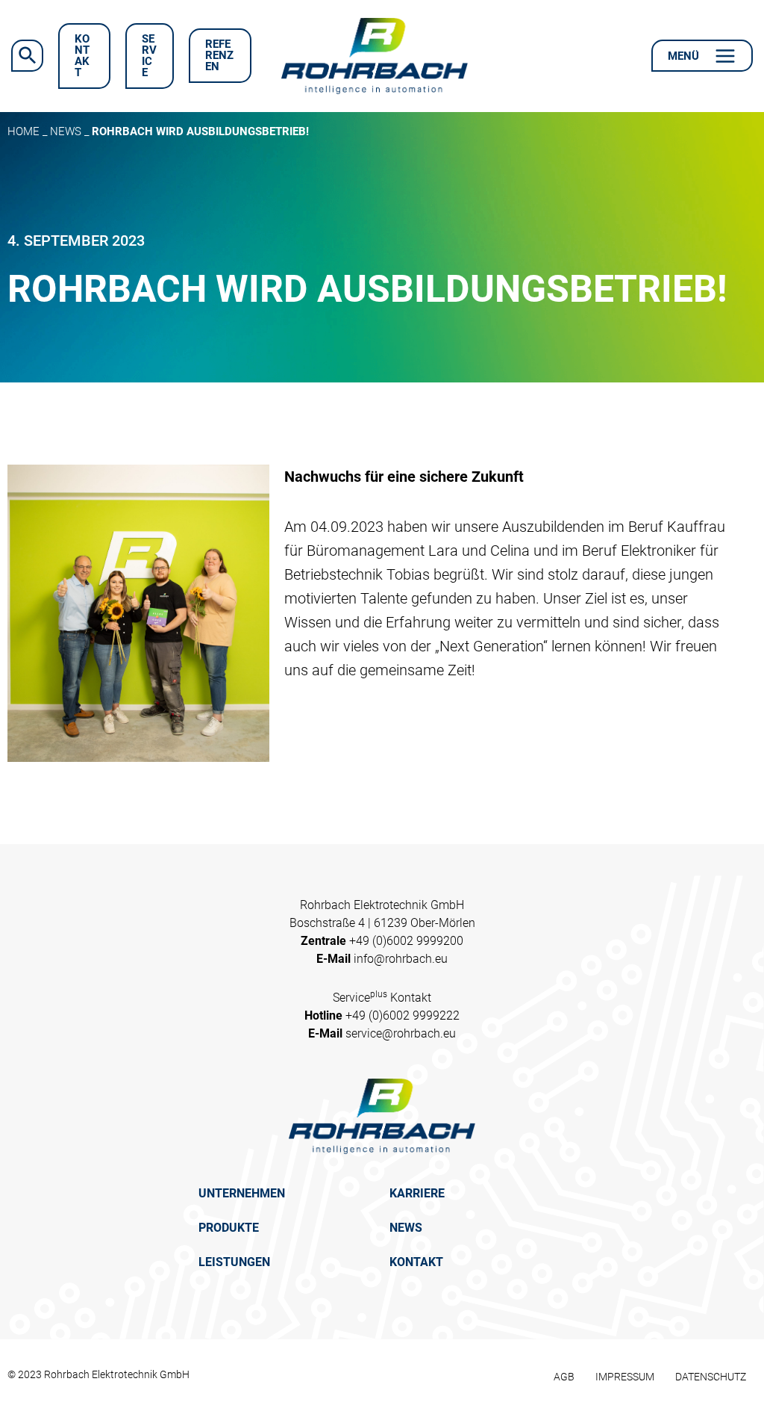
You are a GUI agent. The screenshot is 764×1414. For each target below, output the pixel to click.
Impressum (624, 1377)
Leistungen (234, 1262)
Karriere (417, 1193)
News (65, 131)
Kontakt (416, 1262)
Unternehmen (241, 1193)
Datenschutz (710, 1377)
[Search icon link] (27, 56)
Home (23, 131)
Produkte (228, 1228)
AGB (564, 1377)
